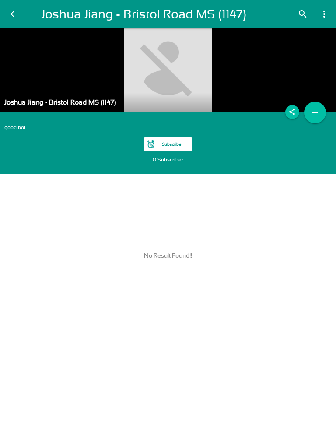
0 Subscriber (168, 160)
